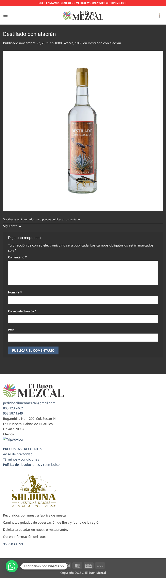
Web (11, 330)
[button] (5, 15)
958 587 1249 (13, 413)
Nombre (15, 292)
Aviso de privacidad (18, 454)
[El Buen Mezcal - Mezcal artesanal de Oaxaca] (83, 15)
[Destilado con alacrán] (83, 130)
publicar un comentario (66, 219)
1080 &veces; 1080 (68, 43)
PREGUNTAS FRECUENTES (22, 449)
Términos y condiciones (21, 459)
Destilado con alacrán (104, 43)
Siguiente (12, 226)
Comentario (17, 257)
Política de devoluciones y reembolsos (32, 464)
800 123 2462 (13, 408)
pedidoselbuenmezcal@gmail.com (29, 403)
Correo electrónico (22, 311)
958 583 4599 (13, 544)
